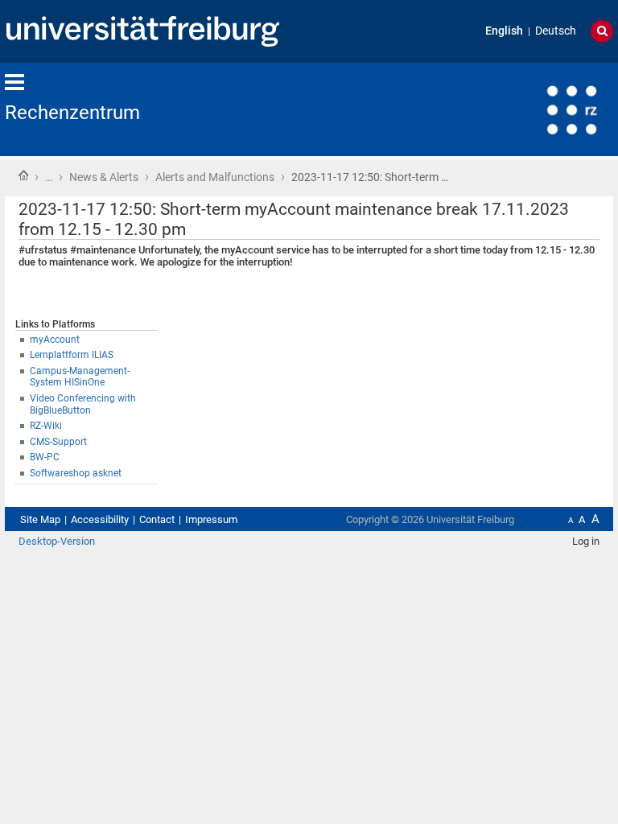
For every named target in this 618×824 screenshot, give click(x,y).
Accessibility (100, 519)
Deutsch (555, 31)
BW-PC (45, 457)
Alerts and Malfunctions (214, 177)
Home (23, 175)
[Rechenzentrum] (534, 108)
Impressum (211, 519)
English (504, 31)
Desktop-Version (57, 541)
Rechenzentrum (72, 112)
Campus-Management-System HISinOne (80, 377)
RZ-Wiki (46, 425)
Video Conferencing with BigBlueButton (83, 404)
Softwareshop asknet (76, 473)
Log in (585, 541)
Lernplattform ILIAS (71, 354)
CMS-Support (58, 441)
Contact (157, 519)
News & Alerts (103, 177)
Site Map (40, 519)
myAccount (55, 339)
